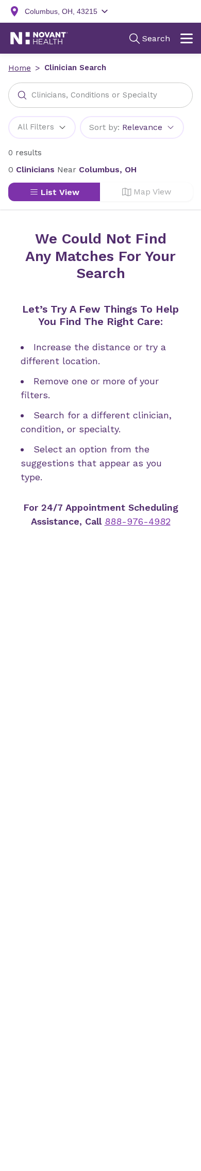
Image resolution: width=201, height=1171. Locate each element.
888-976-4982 (138, 521)
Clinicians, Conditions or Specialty (94, 95)
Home (19, 68)
